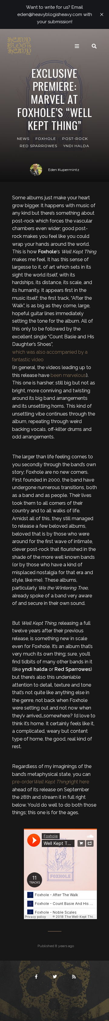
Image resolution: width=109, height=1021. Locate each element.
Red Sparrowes (38, 146)
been (56, 375)
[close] (102, 14)
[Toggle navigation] (76, 46)
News (23, 138)
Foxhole (45, 138)
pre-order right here (50, 782)
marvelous (74, 375)
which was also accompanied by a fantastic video (50, 356)
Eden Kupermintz (63, 169)
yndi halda (76, 146)
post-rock (75, 138)
